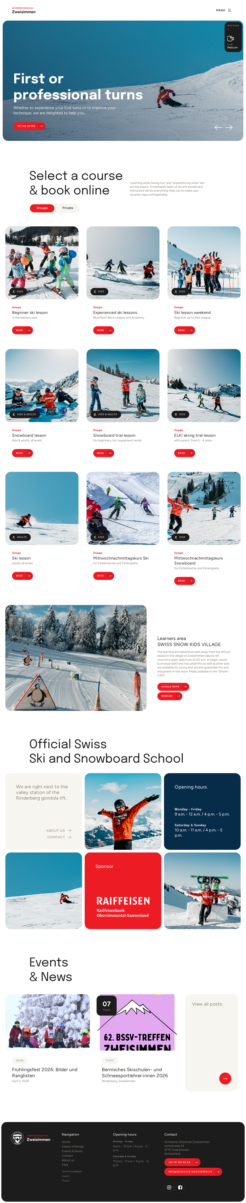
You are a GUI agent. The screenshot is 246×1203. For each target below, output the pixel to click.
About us (68, 1160)
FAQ (65, 1165)
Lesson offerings (73, 1146)
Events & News (72, 1151)
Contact (67, 1155)
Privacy (65, 1180)
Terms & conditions (72, 1171)
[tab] (42, 208)
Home (66, 1142)
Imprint (65, 1176)
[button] (223, 10)
